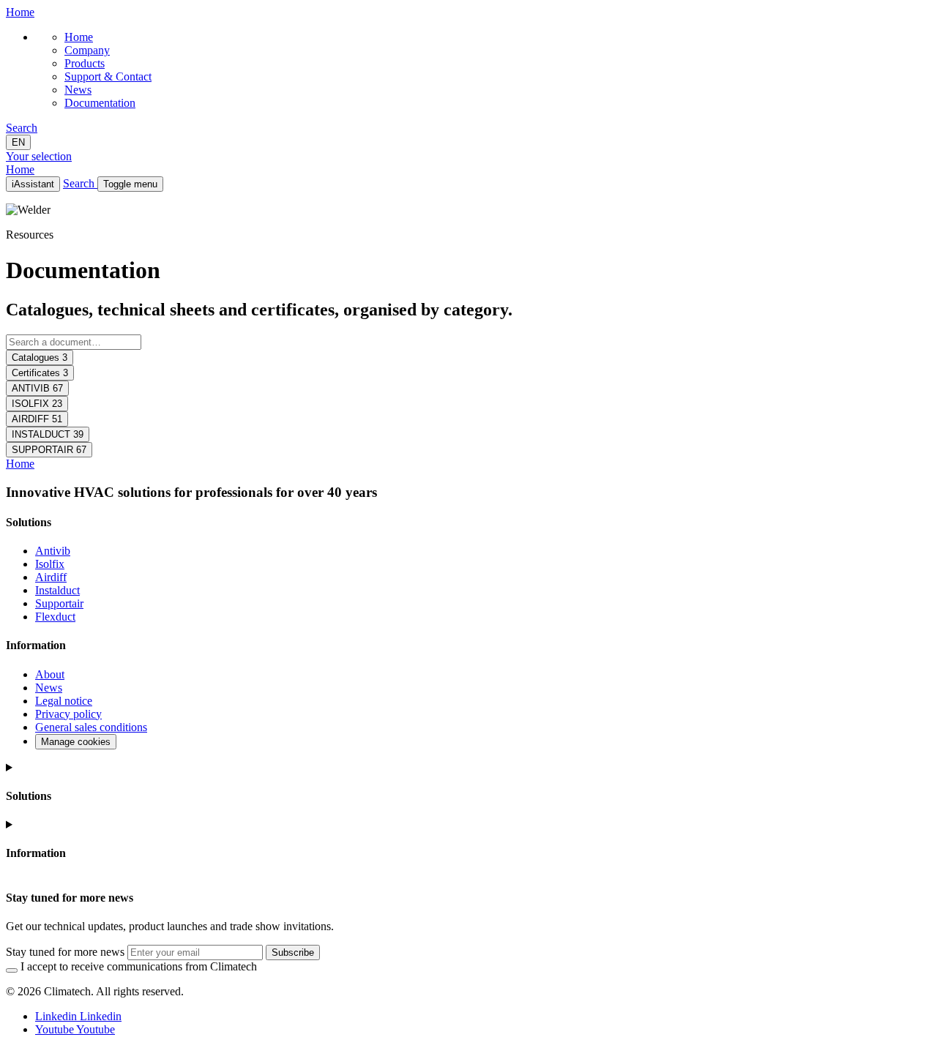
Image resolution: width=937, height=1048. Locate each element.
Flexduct (55, 616)
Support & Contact (108, 76)
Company (87, 50)
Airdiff (51, 577)
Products (84, 63)
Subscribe (293, 952)
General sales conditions (91, 727)
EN (18, 142)
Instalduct (57, 590)
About (49, 674)
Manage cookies (76, 741)
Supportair (59, 603)
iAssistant (33, 184)
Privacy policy (68, 714)
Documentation (99, 103)
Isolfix (49, 564)
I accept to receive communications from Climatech (138, 966)
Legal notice (63, 701)
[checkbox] (12, 970)
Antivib (52, 550)
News (78, 89)
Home (78, 37)
